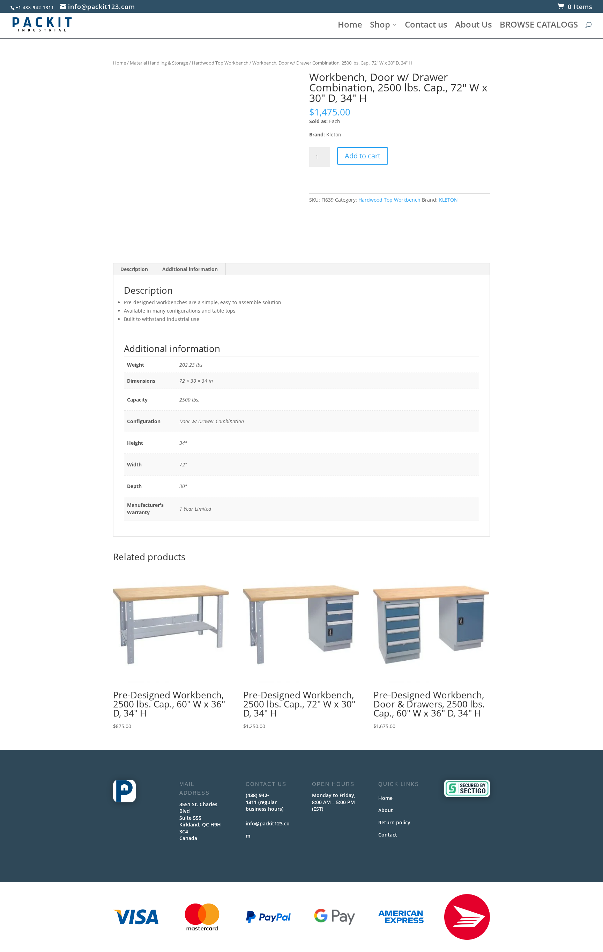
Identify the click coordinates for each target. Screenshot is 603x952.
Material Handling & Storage (159, 63)
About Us (473, 26)
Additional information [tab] (190, 269)
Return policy (394, 822)
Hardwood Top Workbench (220, 63)
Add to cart (362, 155)
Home (350, 26)
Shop (380, 26)
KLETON (448, 199)
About (385, 810)
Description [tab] (134, 269)
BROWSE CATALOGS (539, 26)
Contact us (426, 26)
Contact (387, 834)
